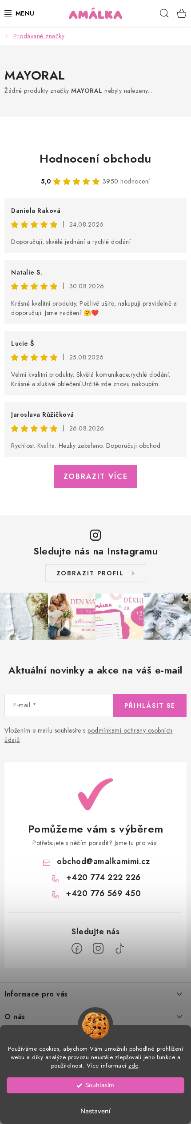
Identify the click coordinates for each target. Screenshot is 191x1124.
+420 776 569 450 (103, 893)
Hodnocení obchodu (95, 158)
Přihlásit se (149, 705)
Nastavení (95, 1111)
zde (133, 1065)
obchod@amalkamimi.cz (103, 861)
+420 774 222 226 (103, 877)
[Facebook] (77, 948)
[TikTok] (119, 948)
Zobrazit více (96, 476)
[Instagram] (98, 948)
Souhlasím (99, 1085)
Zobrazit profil (90, 573)
